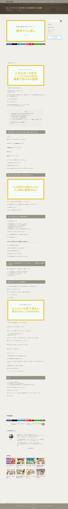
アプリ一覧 (20, 506)
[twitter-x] (33, 504)
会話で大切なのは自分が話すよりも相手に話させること (20, 115)
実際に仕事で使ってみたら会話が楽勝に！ (18, 122)
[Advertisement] (25, 52)
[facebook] (32, 504)
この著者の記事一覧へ (30, 448)
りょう (11, 439)
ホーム (17, 506)
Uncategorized (51, 27)
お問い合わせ (50, 506)
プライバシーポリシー (26, 506)
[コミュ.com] (9, 1)
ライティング (51, 33)
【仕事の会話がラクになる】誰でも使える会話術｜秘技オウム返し (22, 113)
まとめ (12, 123)
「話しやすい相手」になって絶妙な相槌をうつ (19, 116)
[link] (17, 445)
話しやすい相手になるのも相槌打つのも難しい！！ (20, 117)
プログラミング (51, 31)
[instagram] (34, 504)
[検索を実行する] (61, 21)
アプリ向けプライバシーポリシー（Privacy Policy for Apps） (38, 506)
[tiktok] (35, 504)
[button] (9, 44)
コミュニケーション (9, 415)
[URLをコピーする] (42, 44)
